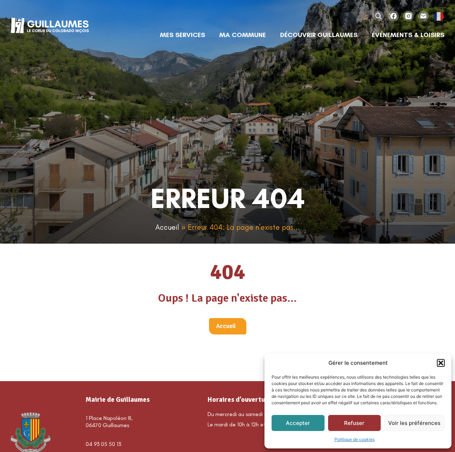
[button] (440, 363)
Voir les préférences (414, 423)
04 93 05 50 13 (103, 444)
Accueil (167, 227)
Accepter (298, 423)
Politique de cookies (354, 439)
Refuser (354, 423)
